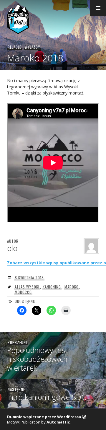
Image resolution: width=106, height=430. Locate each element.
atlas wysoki (27, 287)
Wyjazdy (33, 47)
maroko (71, 287)
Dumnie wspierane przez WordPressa (44, 416)
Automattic (58, 422)
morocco (23, 292)
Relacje (14, 47)
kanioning (52, 287)
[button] (98, 8)
